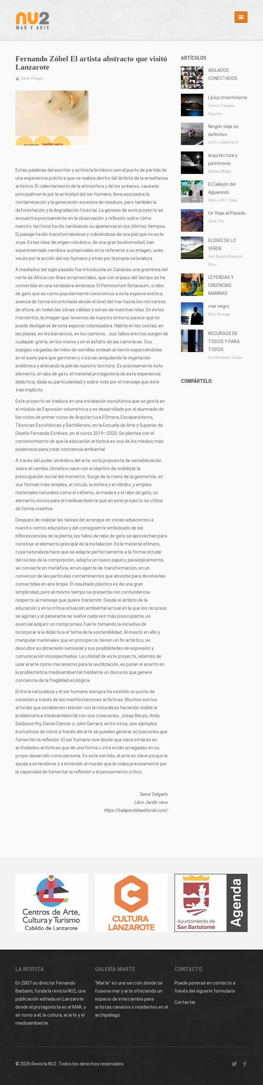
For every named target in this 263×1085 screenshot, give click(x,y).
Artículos (193, 58)
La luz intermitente (227, 97)
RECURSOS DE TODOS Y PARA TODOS (224, 341)
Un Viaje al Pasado (227, 213)
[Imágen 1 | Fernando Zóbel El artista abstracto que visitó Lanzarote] (52, 117)
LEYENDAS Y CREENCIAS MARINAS (221, 285)
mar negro (218, 306)
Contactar (185, 1002)
